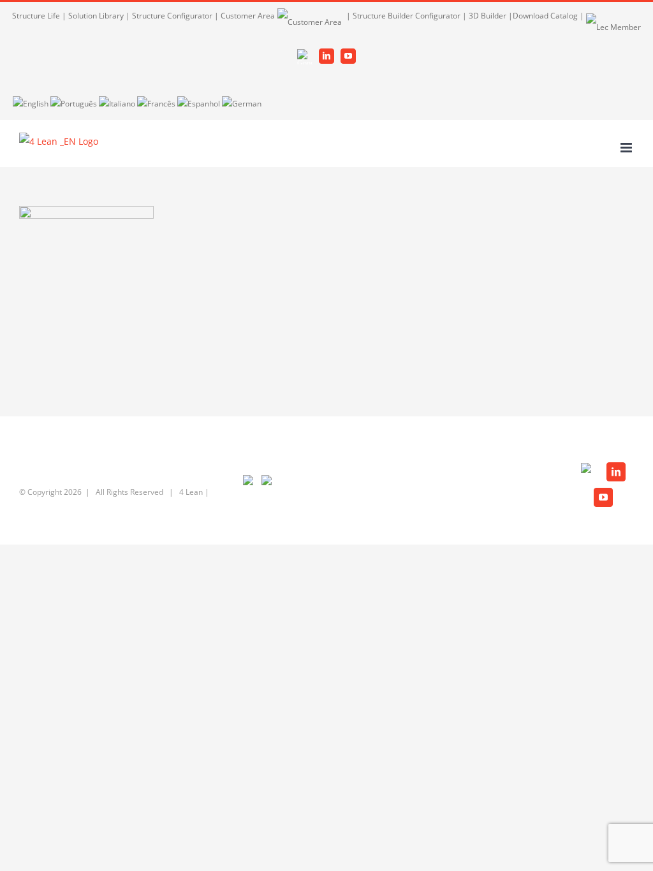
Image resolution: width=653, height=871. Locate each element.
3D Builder (487, 15)
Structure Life (36, 15)
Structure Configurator (172, 15)
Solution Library (96, 15)
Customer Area (248, 15)
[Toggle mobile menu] (627, 147)
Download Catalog (545, 15)
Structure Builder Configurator (406, 15)
